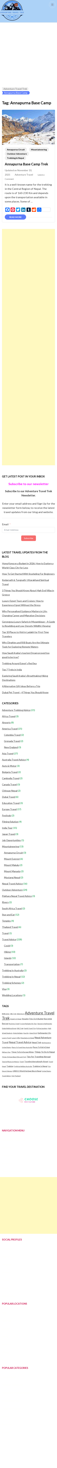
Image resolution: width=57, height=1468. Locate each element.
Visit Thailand (16, 1076)
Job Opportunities (11, 840)
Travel (5, 933)
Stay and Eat (8, 914)
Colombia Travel (12, 734)
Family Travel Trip (30, 1028)
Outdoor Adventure (17, 153)
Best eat (5, 1023)
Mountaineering (39, 149)
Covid (7, 945)
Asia (4, 1312)
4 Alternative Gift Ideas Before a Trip (21, 686)
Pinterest (7, 1264)
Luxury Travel (6, 1038)
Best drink (48, 1019)
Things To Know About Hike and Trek (14, 1057)
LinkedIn (6, 1272)
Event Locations (10, 1360)
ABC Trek (13, 1014)
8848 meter (6, 1014)
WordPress (44, 1463)
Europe (6, 1328)
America (6, 1344)
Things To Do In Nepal (44, 1052)
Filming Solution (10, 821)
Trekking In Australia (12, 970)
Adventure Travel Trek (14, 1139)
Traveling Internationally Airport (36, 1061)
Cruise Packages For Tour (28, 1023)
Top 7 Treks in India (12, 669)
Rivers (5, 902)
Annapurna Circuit (16, 149)
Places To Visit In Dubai (41, 1047)
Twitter (6, 1256)
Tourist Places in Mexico (10, 1062)
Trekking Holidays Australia (23, 1066)
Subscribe (28, 538)
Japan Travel (8, 834)
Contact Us (8, 1155)
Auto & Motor (9, 765)
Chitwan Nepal (9, 790)
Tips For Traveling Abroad (39, 1056)
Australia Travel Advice (14, 759)
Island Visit (33, 1033)
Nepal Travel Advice (12, 883)
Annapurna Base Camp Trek (26, 164)
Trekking (9, 1066)
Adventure (20, 1014)
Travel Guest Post (11, 1171)
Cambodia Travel (10, 778)
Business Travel (14, 1023)
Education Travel (11, 803)
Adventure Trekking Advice (16, 710)
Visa (4, 989)
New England (11, 747)
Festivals (6, 815)
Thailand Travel (10, 927)
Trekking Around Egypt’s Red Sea (19, 663)
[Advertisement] (28, 55)
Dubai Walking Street (9, 1028)
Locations (7, 1163)
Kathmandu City (44, 1033)
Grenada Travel (12, 741)
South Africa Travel (12, 908)
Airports (6, 722)
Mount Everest (12, 858)
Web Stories (8, 1296)
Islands (7, 958)
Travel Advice (9, 939)
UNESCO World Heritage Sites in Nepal (27, 1071)
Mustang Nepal (12, 877)
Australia (6, 1320)
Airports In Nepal (15, 1019)
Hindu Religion (18, 1033)
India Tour (7, 827)
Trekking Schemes (11, 982)
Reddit (5, 1288)
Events (5, 1432)
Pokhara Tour (6, 1052)
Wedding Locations (12, 995)
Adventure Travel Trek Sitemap (19, 1459)
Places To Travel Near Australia (22, 1047)
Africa (5, 1336)
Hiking (7, 951)
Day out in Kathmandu (44, 1023)
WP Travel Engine (15, 1463)
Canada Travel (9, 784)
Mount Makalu (11, 865)
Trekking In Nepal (15, 158)
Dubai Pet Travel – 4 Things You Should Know (25, 692)
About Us (7, 1147)
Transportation (12, 964)
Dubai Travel (8, 796)
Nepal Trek (36, 1042)
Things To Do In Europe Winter (22, 1052)
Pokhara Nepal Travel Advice (17, 896)
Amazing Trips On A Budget (32, 1019)
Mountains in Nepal (27, 1038)
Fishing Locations (41, 1028)
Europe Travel (9, 809)
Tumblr (5, 1280)
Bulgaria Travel (10, 772)
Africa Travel (8, 716)
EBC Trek (20, 1028)
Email (5, 524)
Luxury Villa (16, 1038)
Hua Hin (26, 1033)
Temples (6, 920)
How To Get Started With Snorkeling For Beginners (28, 573)
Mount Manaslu (12, 871)
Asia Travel (7, 753)
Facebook (7, 1248)
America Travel (10, 728)
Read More (15, 217)
